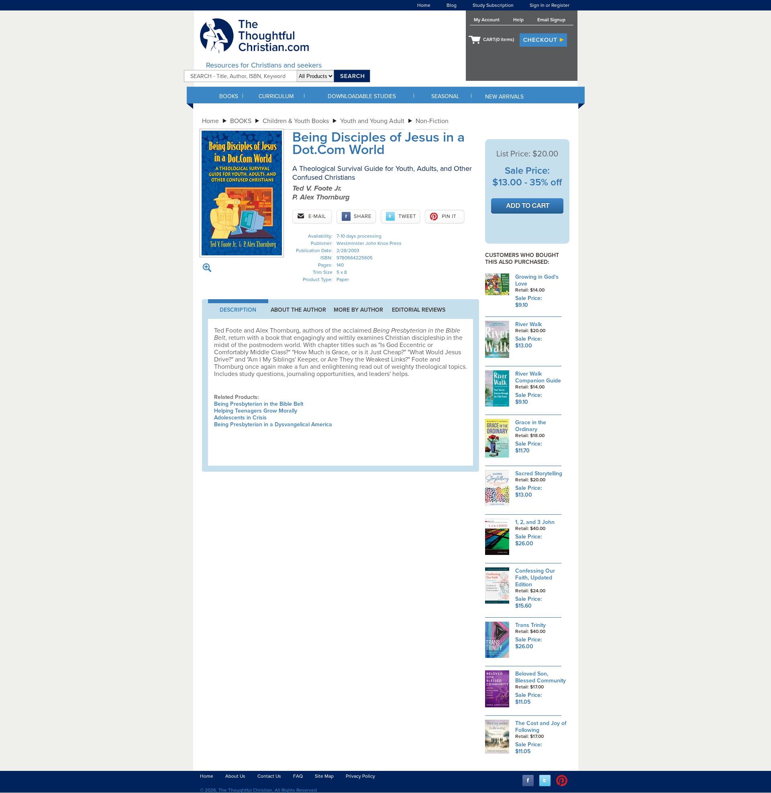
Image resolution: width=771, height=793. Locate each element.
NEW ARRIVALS (504, 96)
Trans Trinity (530, 625)
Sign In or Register (549, 5)
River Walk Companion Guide (538, 377)
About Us (235, 776)
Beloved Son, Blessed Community (540, 677)
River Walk (528, 324)
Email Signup (551, 20)
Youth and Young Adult (372, 121)
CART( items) (498, 39)
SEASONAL (445, 96)
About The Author (298, 309)
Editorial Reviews (418, 309)
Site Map (324, 776)
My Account (487, 20)
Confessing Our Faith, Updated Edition (535, 577)
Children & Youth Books (296, 121)
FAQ (298, 776)
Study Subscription (493, 5)
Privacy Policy (360, 776)
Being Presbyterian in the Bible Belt (258, 404)
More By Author (358, 309)
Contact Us (269, 776)
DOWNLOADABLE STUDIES (362, 96)
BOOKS (228, 96)
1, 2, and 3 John (535, 522)
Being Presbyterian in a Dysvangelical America (273, 424)
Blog (452, 5)
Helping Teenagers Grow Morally (255, 410)
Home (423, 5)
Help (518, 20)
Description (238, 309)
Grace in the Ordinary (530, 426)
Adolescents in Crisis (240, 417)
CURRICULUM (276, 96)
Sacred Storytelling (538, 473)
